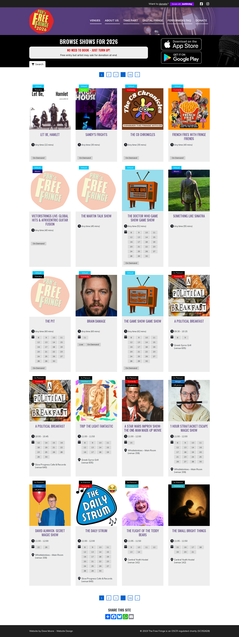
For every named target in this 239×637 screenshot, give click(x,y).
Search (39, 64)
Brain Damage (96, 321)
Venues (95, 20)
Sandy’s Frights (96, 134)
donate (163, 3)
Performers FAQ (179, 20)
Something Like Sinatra (189, 215)
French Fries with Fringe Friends (189, 136)
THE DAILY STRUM (96, 530)
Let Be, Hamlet (50, 134)
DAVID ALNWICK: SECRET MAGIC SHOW (50, 532)
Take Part (130, 20)
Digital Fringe (153, 20)
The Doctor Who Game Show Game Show (143, 217)
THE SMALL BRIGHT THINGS (189, 530)
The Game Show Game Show (142, 321)
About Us (112, 20)
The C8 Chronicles (142, 134)
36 (130, 74)
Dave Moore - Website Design (57, 631)
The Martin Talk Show (96, 215)
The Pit (50, 321)
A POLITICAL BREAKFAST (189, 321)
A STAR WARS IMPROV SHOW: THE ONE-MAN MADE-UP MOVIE (142, 428)
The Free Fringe (156, 631)
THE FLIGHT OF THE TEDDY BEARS (143, 532)
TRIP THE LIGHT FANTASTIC (96, 426)
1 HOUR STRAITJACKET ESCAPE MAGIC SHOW (189, 428)
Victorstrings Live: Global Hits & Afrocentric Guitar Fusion (50, 219)
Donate (201, 20)
